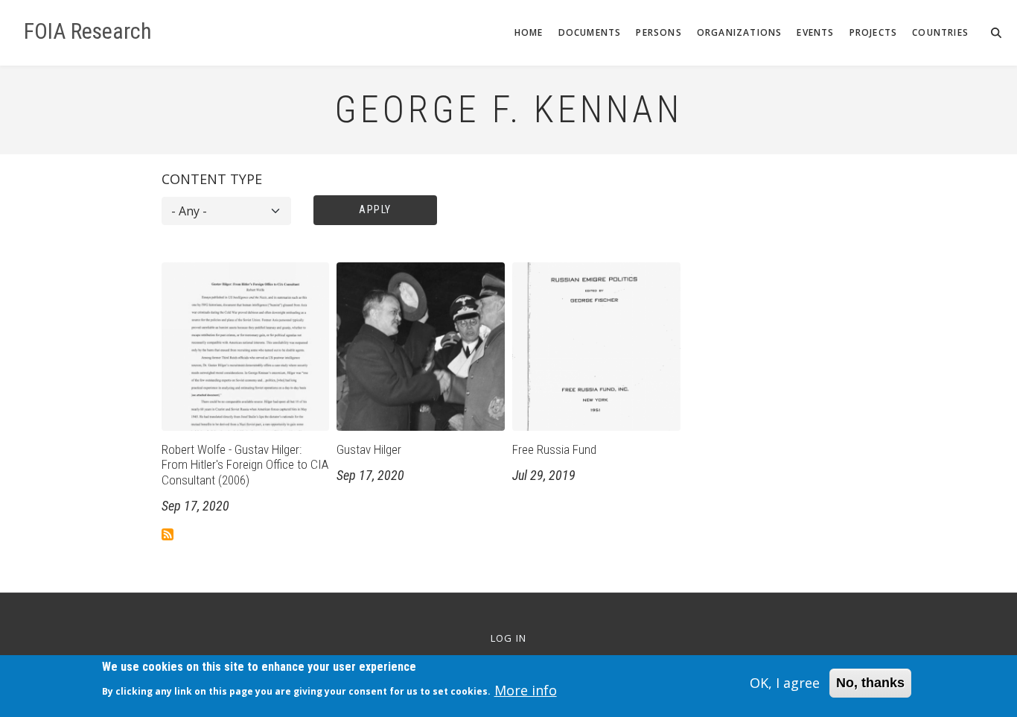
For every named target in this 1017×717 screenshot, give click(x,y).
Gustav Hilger (369, 449)
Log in (509, 638)
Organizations (739, 32)
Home (528, 32)
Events (815, 32)
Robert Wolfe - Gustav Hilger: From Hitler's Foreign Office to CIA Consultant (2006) (245, 464)
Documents (590, 32)
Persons (658, 32)
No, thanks (870, 682)
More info (525, 690)
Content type (212, 179)
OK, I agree (785, 683)
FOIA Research (88, 31)
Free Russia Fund (554, 449)
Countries (940, 32)
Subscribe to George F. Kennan (167, 534)
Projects (873, 32)
